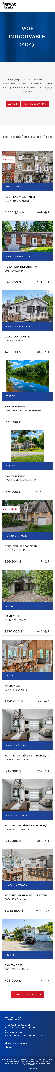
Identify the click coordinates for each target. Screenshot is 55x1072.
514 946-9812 (16, 1033)
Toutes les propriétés (27, 995)
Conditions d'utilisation (29, 1063)
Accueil (12, 104)
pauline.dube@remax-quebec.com (28, 1035)
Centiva (33, 1069)
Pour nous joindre (35, 104)
